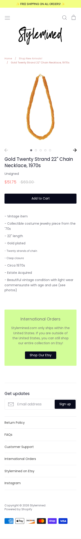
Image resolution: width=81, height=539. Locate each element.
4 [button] (45, 150)
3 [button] (41, 150)
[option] (40, 108)
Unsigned (11, 173)
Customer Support (19, 447)
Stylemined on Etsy (19, 471)
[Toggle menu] (7, 17)
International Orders (20, 459)
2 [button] (36, 150)
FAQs (8, 434)
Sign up (65, 404)
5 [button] (50, 150)
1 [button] (31, 150)
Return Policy (14, 422)
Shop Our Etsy (41, 355)
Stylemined (37, 505)
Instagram (12, 483)
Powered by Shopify (18, 509)
